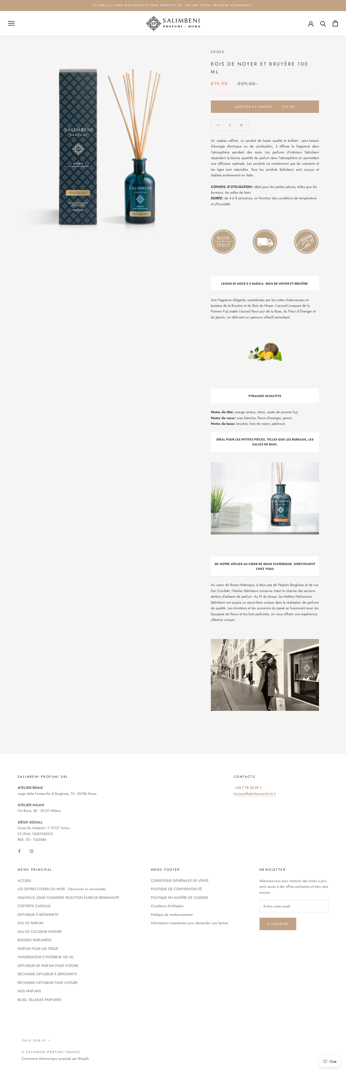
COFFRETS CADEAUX (34, 906)
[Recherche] (323, 23)
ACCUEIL (24, 880)
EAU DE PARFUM (31, 923)
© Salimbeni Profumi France (51, 1052)
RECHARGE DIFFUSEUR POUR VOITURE (48, 982)
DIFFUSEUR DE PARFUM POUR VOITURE (48, 965)
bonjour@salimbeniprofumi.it (255, 793)
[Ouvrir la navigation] (11, 23)
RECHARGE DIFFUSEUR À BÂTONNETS (47, 974)
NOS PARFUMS (29, 991)
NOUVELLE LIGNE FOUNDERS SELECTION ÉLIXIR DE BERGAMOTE (68, 897)
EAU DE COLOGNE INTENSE (40, 931)
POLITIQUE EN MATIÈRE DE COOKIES (179, 897)
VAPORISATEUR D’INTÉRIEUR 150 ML (46, 957)
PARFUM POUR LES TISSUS (38, 948)
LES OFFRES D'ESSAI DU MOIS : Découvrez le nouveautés (62, 889)
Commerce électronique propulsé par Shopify (55, 1058)
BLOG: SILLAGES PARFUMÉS (39, 999)
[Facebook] (19, 850)
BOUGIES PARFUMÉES (34, 940)
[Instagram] (31, 850)
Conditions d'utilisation (167, 906)
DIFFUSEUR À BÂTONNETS (38, 914)
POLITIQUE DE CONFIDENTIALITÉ (176, 889)
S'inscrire (277, 924)
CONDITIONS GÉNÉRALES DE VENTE (180, 880)
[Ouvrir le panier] (335, 23)
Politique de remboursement (171, 914)
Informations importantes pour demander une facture (189, 923)
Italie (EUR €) (34, 1040)
